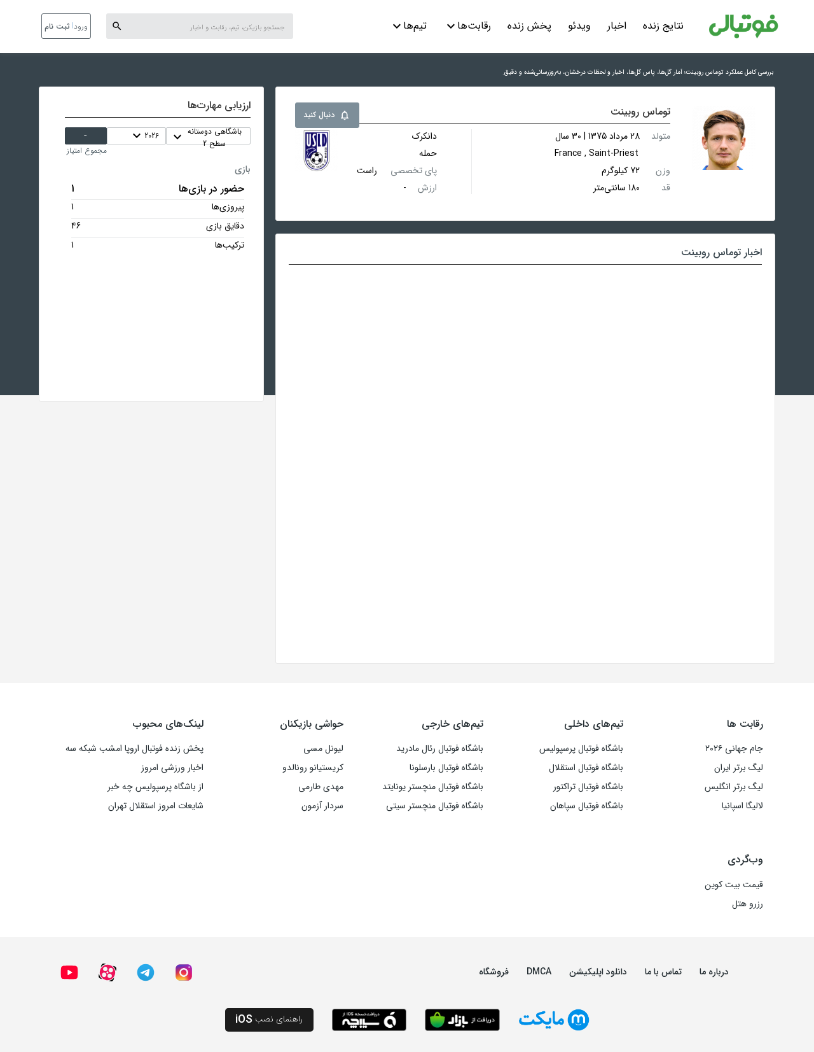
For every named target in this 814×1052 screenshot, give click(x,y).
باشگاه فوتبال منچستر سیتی (434, 806)
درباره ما (714, 972)
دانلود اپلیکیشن (598, 972)
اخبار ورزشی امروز (172, 768)
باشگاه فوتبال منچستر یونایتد (432, 787)
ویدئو (579, 26)
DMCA (539, 972)
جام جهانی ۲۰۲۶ (734, 748)
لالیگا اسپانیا (742, 806)
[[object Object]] (316, 150)
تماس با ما (663, 972)
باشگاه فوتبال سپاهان (586, 806)
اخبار (616, 26)
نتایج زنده (663, 26)
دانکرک (424, 136)
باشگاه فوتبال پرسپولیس (581, 748)
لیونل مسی (323, 748)
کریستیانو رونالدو (312, 768)
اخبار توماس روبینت (721, 252)
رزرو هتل (747, 904)
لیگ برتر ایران (738, 768)
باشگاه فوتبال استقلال (586, 768)
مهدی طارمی (320, 787)
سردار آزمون (322, 806)
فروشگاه (494, 972)
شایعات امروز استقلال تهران (156, 806)
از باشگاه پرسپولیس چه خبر (155, 787)
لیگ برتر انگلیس (734, 787)
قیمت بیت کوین (734, 885)
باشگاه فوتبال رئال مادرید (439, 748)
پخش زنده (529, 26)
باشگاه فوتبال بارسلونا (446, 768)
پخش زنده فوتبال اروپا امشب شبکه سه (135, 748)
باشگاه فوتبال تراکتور (588, 787)
